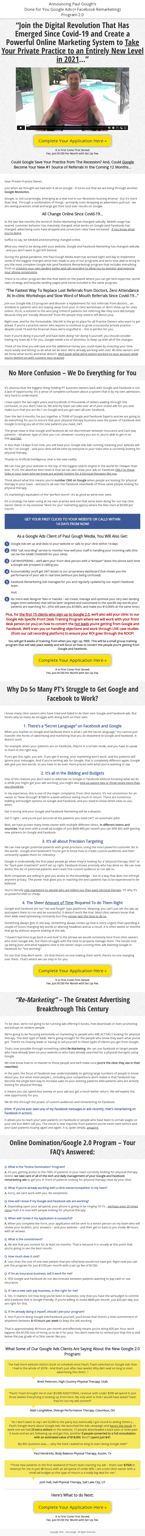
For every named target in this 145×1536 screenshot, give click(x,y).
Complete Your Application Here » (73, 141)
